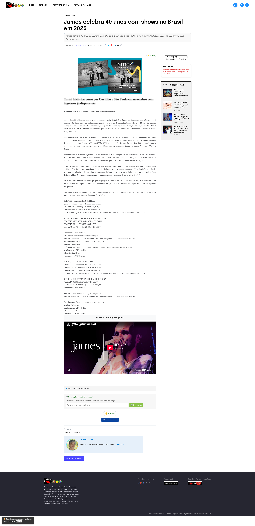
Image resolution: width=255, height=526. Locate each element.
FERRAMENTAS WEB (82, 5)
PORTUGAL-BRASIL (61, 5)
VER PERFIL (119, 444)
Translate (182, 59)
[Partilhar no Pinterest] (111, 45)
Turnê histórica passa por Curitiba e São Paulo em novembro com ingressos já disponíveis (176, 72)
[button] (242, 5)
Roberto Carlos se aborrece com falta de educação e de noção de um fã (181, 129)
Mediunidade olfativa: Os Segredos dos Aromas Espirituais (181, 93)
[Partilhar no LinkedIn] (115, 45)
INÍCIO (31, 5)
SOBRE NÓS (42, 5)
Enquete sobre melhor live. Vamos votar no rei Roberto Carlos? (181, 117)
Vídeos (75, 16)
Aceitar (18, 521)
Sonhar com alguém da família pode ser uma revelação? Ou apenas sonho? (181, 105)
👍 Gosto (151, 55)
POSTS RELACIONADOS (78, 389)
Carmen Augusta (86, 440)
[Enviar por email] (118, 45)
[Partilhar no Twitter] (108, 45)
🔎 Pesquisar (136, 405)
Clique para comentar (110, 420)
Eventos (67, 16)
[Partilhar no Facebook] (105, 45)
